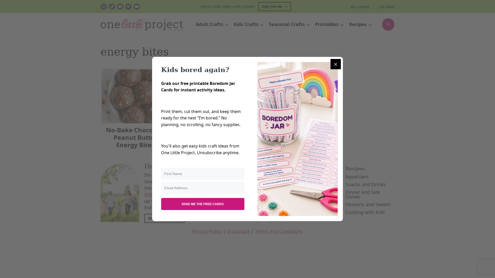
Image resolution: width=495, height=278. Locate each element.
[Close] (336, 64)
